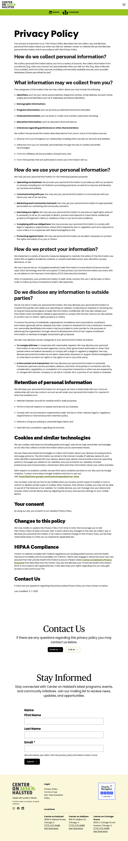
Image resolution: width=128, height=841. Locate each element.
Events (55, 12)
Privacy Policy (51, 789)
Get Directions (51, 828)
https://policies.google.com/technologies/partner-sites (49, 476)
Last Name (32, 729)
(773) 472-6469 (52, 825)
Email (29, 742)
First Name (32, 715)
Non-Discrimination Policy (53, 796)
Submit (30, 761)
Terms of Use (50, 792)
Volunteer (74, 12)
